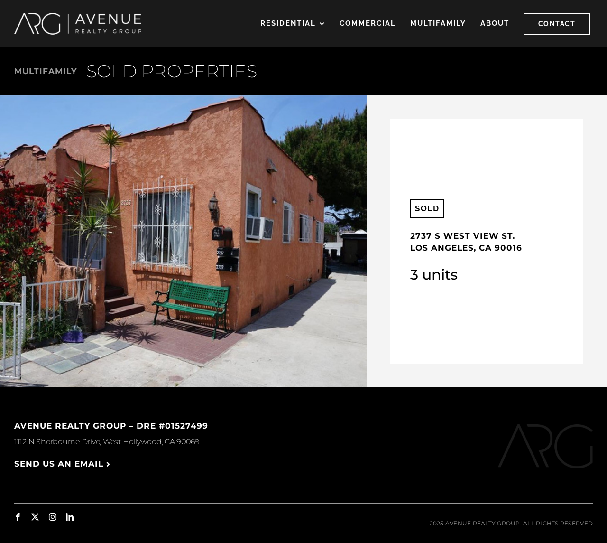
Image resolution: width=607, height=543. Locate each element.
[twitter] (35, 517)
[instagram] (52, 517)
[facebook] (18, 517)
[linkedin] (70, 517)
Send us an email (60, 463)
